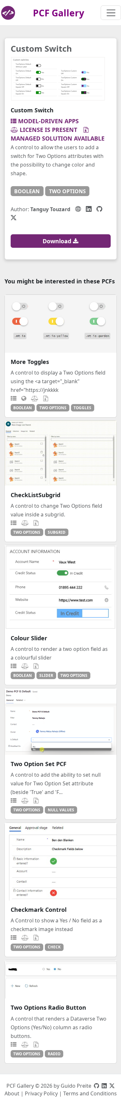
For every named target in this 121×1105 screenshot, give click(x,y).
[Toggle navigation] (111, 12)
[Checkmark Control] (60, 861)
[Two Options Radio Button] (60, 979)
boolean (27, 191)
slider (46, 675)
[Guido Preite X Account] (112, 1085)
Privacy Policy (41, 1093)
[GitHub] (99, 209)
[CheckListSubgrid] (60, 453)
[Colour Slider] (60, 587)
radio (54, 1053)
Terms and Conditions (90, 1093)
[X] (13, 217)
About (12, 1093)
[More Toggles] (60, 323)
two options (67, 191)
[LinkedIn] (89, 209)
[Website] (78, 209)
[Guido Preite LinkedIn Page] (104, 1085)
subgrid (57, 532)
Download (58, 241)
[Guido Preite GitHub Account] (96, 1085)
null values (61, 809)
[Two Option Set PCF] (60, 721)
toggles (82, 407)
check (54, 946)
